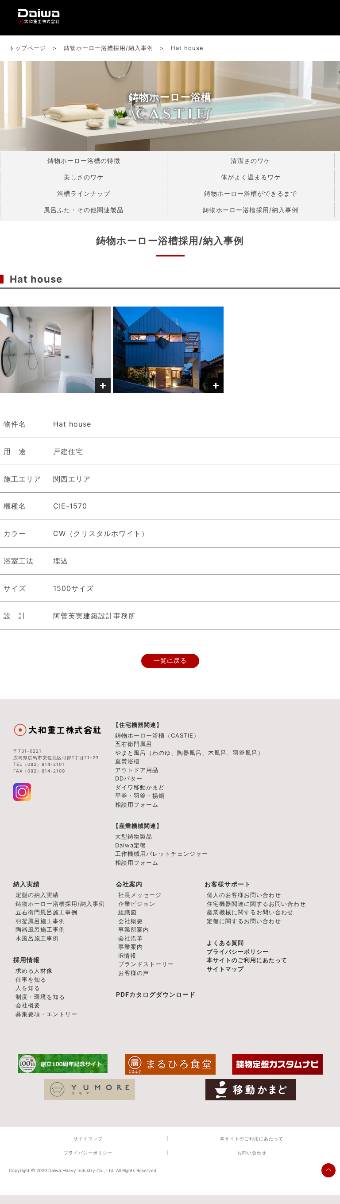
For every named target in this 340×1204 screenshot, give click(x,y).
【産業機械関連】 (137, 825)
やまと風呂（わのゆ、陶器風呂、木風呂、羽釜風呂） (189, 752)
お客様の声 (133, 972)
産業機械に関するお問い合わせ (250, 912)
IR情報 (127, 955)
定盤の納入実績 (37, 894)
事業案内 (130, 946)
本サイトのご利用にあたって (247, 959)
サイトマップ (225, 968)
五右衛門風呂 (133, 743)
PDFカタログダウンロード (156, 994)
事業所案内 (133, 929)
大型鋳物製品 (133, 836)
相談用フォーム (136, 804)
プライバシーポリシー (238, 951)
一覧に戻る (170, 660)
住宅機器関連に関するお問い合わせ (256, 903)
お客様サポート (228, 884)
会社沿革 (130, 938)
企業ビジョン (136, 903)
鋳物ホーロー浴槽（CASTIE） (157, 735)
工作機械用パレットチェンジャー (161, 853)
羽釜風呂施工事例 (40, 920)
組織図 (127, 912)
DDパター (129, 778)
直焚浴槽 (127, 761)
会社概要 (130, 920)
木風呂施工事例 (37, 938)
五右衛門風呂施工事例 (46, 912)
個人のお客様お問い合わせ (244, 894)
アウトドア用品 (136, 769)
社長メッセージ (140, 894)
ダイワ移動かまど (140, 787)
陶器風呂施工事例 (40, 929)
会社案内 (129, 884)
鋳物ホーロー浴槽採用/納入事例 (60, 903)
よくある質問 (225, 942)
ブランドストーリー (146, 963)
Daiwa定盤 (130, 845)
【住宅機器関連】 (137, 724)
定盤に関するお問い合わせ (244, 920)
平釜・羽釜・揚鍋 (140, 795)
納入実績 (26, 884)
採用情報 (26, 959)
